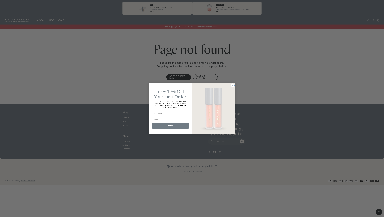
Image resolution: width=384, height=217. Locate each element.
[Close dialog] (232, 85)
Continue (170, 126)
